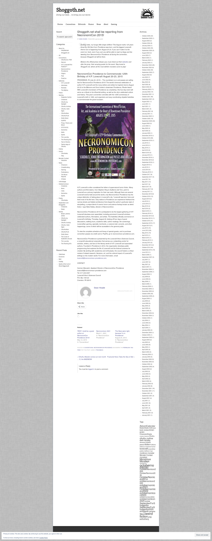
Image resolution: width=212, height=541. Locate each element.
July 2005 (145, 301)
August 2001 (146, 398)
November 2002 (147, 362)
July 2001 (145, 400)
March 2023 (145, 58)
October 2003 (146, 335)
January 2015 (146, 242)
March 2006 (145, 284)
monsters (143, 457)
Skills (62, 132)
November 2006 (147, 269)
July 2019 (145, 143)
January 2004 (146, 330)
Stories (60, 24)
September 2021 (147, 99)
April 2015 (145, 235)
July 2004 (145, 320)
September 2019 (147, 140)
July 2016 (145, 201)
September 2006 (147, 272)
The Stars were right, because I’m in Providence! (122, 333)
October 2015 (146, 220)
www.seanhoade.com (124, 291)
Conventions (70, 24)
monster (151, 453)
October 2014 (146, 247)
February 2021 (146, 111)
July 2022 (145, 77)
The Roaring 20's (66, 139)
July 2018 (145, 167)
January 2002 (146, 386)
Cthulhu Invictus (66, 106)
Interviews (64, 85)
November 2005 (147, 291)
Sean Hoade (83, 39)
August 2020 (146, 123)
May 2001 (145, 405)
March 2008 (145, 255)
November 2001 (147, 391)
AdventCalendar (147, 425)
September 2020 (147, 121)
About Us (61, 48)
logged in (91, 369)
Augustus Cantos (66, 97)
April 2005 (145, 308)
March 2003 (145, 352)
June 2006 (145, 279)
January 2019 (146, 155)
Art (59, 55)
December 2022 (147, 65)
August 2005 (146, 298)
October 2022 (146, 70)
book (154, 428)
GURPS (63, 120)
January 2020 (146, 133)
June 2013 (145, 252)
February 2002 (146, 383)
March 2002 (145, 381)
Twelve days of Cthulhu (65, 145)
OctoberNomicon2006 (147, 474)
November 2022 (147, 67)
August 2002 (146, 369)
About (106, 24)
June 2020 (145, 126)
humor (153, 447)
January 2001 (146, 415)
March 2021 (145, 109)
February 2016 (146, 213)
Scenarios (64, 193)
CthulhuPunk (65, 115)
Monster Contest (146, 455)
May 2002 (145, 376)
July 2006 (145, 276)
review (147, 501)
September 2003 (147, 337)
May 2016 (145, 206)
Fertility (61, 261)
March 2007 (145, 267)
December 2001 (147, 388)
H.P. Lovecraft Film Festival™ (66, 65)
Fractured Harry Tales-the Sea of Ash (121, 357)
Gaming (114, 24)
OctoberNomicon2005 (148, 470)
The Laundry (65, 137)
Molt (60, 259)
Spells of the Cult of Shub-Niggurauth (64, 265)
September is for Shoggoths (64, 204)
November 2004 (147, 315)
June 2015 (145, 230)
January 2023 (146, 62)
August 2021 (146, 101)
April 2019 (145, 150)
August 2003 (146, 340)
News (99, 24)
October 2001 (146, 393)
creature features (144, 436)
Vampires (64, 160)
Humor (91, 24)
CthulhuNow (65, 113)
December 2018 (147, 157)
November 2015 (147, 218)
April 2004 (145, 327)
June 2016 (145, 203)
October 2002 (146, 364)
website (125, 62)
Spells (63, 134)
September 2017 (147, 177)
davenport (143, 442)
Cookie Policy (43, 538)
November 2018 (147, 160)
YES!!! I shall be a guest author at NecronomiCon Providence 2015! (85, 334)
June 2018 (145, 169)
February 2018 (146, 172)
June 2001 (145, 403)
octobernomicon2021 (147, 486)
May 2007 (145, 264)
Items (62, 188)
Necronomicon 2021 (103, 331)
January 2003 (146, 357)
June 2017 (145, 179)
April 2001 (145, 408)
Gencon (63, 62)
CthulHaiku (64, 153)
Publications (65, 172)
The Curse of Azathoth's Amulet (66, 237)
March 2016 (145, 211)
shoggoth (144, 511)
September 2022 (147, 72)
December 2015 (147, 216)
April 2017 (145, 184)
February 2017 (146, 189)
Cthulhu (151, 436)
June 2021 (145, 104)
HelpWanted (65, 50)
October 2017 (146, 174)
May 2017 (145, 182)
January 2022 (146, 92)
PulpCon (63, 78)
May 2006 (145, 281)
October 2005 (146, 293)
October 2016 (146, 196)
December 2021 (147, 94)
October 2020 (146, 118)
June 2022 (145, 79)
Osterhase (62, 254)
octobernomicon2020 (147, 482)
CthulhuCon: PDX (66, 60)
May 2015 (145, 233)
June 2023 (145, 55)
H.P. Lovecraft (65, 83)
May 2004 (145, 325)
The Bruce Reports (64, 175)
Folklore (153, 445)
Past (62, 76)
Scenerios (64, 130)
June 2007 (145, 262)
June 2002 (145, 374)
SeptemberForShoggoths (147, 504)
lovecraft (144, 448)
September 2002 (147, 366)
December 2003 (147, 332)
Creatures (64, 99)
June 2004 (145, 323)
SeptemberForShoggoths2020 (147, 508)
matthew (146, 451)
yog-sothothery (146, 517)
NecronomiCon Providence (103, 347)
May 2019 (145, 148)
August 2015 (146, 225)
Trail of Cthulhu (65, 142)
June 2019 (145, 145)
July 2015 (145, 228)
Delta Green (64, 118)
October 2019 (146, 138)
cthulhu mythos (146, 438)
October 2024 (146, 43)
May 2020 (145, 128)
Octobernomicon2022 (147, 490)
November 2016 (147, 194)
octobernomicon (147, 466)
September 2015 (147, 223)
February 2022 (146, 89)
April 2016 (145, 208)
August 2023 (146, 53)
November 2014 (147, 245)
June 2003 (145, 344)
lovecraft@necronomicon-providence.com (91, 258)
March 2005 (145, 310)
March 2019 (145, 152)
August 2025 (146, 41)
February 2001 (146, 413)
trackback (99, 350)
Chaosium (64, 165)
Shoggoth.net (70, 9)
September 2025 (147, 38)
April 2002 (145, 379)
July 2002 (145, 371)
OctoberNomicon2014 (147, 478)
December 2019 (147, 135)
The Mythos (64, 90)
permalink (126, 347)
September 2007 (147, 257)
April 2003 (145, 349)
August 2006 (146, 274)
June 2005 (145, 303)
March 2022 (145, 87)
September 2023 (147, 50)
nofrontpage (62, 181)
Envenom (62, 257)
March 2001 (145, 410)
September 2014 (147, 250)
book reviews (144, 430)
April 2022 (145, 84)
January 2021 (146, 113)
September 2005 (147, 296)
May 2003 (145, 347)
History (61, 149)
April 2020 (145, 131)
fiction (147, 444)
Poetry (61, 198)
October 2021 (146, 96)
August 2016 (146, 199)
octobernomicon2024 (147, 497)
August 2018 (146, 165)
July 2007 (145, 259)
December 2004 (147, 313)
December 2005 (147, 289)
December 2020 (147, 116)
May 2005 (145, 306)
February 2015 (146, 240)
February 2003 (146, 354)
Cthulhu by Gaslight (64, 103)
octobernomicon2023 (147, 494)
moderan (143, 452)
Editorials (82, 24)
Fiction (61, 93)
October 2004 (146, 318)
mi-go (151, 451)
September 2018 (147, 162)
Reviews (63, 88)
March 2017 (145, 186)
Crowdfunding (65, 167)
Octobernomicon (64, 184)
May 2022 (145, 82)
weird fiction (146, 514)
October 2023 (146, 48)
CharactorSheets (146, 434)
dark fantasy (145, 440)
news (62, 191)
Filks (62, 156)
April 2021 (145, 106)
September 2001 (147, 396)
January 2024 (146, 45)
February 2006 (146, 286)
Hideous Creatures (145, 446)
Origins (63, 73)
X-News (63, 179)
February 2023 (146, 60)
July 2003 (145, 342)
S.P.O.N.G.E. (65, 127)
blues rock (148, 428)
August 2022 (146, 75)
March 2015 (145, 238)
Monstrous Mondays (145, 460)
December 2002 (147, 359)
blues (142, 428)
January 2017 (146, 191)
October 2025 (146, 36)
